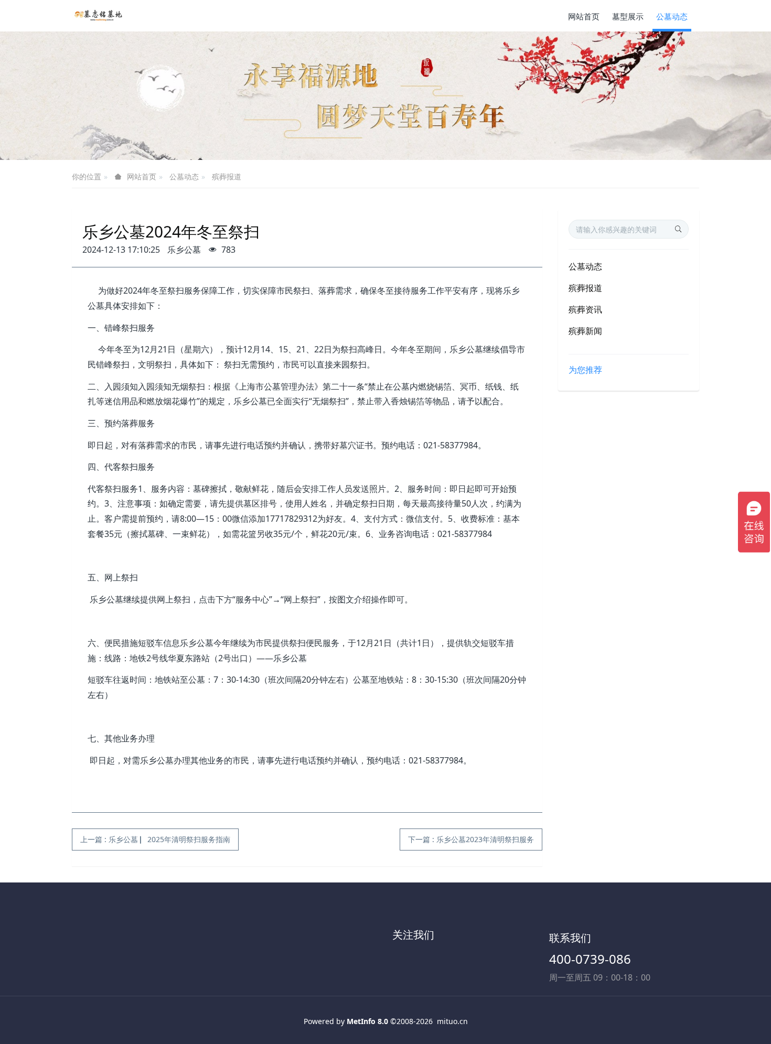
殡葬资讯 (585, 309)
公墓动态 (184, 176)
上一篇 (155, 839)
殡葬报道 (226, 176)
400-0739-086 (590, 958)
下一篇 (471, 839)
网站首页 (583, 16)
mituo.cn (452, 1021)
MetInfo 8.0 (367, 1021)
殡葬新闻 (585, 331)
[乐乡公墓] (98, 15)
